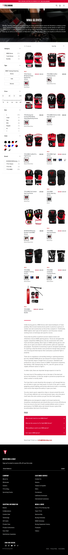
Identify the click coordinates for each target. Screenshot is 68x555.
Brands (5, 508)
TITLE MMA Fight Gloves (51, 155)
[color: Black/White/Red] (49, 79)
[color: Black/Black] (54, 160)
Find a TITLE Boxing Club (42, 508)
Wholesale (6, 482)
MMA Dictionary (39, 521)
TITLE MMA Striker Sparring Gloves (51, 193)
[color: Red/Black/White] (32, 238)
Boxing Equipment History (42, 524)
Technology (6, 517)
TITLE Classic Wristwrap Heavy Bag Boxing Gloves (28, 76)
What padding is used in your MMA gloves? (37, 428)
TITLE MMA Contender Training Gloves (51, 271)
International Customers (42, 499)
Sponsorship (38, 514)
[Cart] (60, 5)
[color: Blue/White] (32, 277)
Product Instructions (8, 527)
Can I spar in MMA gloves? (33, 433)
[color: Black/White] (26, 277)
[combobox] (56, 5)
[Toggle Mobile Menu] (63, 5)
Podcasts (38, 527)
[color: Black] (49, 199)
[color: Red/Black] (26, 83)
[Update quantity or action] (3, 1)
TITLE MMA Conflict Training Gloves (52, 74)
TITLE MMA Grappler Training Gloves (29, 271)
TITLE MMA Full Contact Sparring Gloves (30, 192)
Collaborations (7, 511)
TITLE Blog (6, 489)
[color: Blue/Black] (60, 160)
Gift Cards (5, 521)
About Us (5, 479)
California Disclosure (41, 495)
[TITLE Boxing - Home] (8, 6)
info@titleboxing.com (45, 440)
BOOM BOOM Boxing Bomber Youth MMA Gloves (29, 232)
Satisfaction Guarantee (9, 534)
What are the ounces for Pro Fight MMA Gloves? (39, 423)
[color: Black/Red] (49, 120)
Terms (47, 548)
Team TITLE (38, 511)
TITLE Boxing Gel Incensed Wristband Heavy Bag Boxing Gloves (31, 116)
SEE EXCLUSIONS (45, 1)
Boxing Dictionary (40, 517)
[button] (18, 476)
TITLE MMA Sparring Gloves (51, 231)
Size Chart (6, 531)
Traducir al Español (40, 485)
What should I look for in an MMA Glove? (37, 418)
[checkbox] (13, 53)
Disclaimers (38, 492)
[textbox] (7, 95)
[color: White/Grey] (65, 160)
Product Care (6, 524)
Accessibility (61, 548)
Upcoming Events (8, 492)
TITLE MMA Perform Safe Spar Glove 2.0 (53, 115)
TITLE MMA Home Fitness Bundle (28, 311)
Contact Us (38, 479)
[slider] (3, 100)
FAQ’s (36, 489)
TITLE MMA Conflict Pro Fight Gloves (30, 155)
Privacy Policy (54, 548)
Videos (37, 531)
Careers (5, 485)
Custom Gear (6, 514)
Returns (37, 482)
